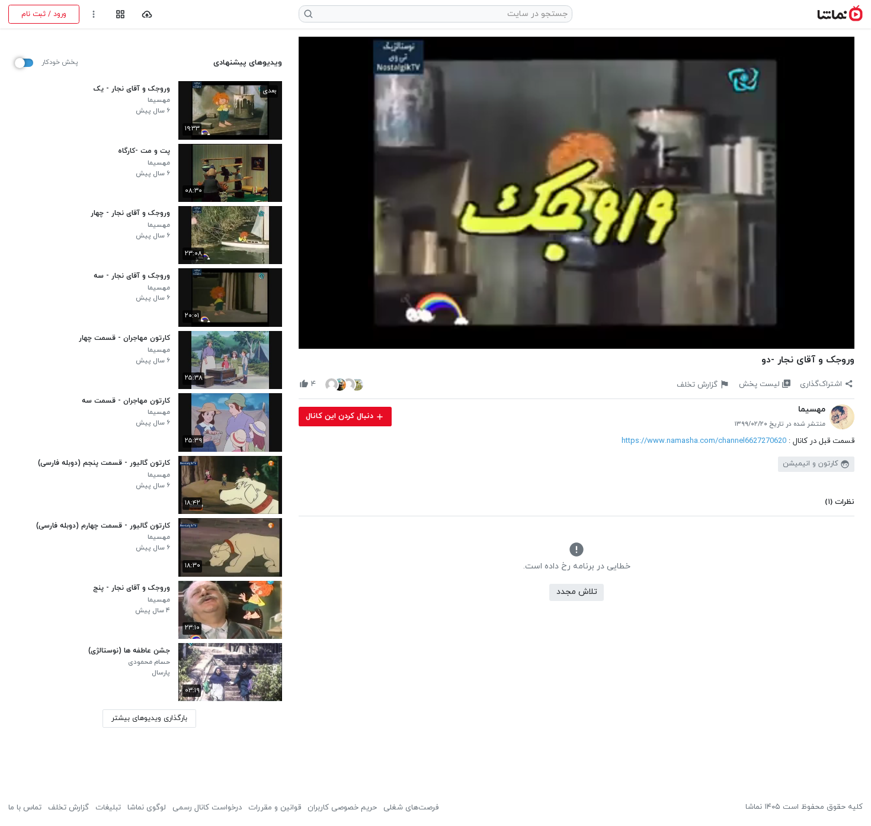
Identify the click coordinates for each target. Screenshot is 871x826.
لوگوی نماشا (146, 807)
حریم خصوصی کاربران (342, 807)
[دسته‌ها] (120, 14)
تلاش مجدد (576, 591)
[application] (576, 193)
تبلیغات (108, 807)
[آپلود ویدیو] (147, 14)
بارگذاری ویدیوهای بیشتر (149, 718)
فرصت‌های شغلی (410, 807)
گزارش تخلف (68, 807)
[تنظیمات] (94, 14)
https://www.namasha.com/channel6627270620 (704, 441)
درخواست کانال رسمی (207, 807)
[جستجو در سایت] (309, 14)
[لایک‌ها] (344, 384)
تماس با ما (24, 807)
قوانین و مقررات (274, 807)
